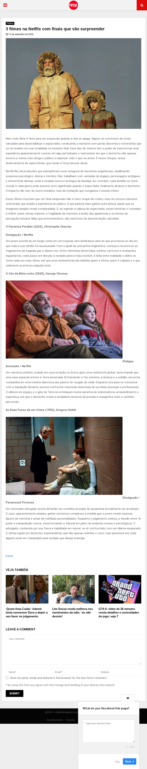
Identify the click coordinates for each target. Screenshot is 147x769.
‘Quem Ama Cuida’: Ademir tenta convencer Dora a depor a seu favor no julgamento (27, 612)
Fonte (9, 556)
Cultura (10, 23)
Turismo (70, 720)
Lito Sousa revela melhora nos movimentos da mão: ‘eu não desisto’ (72, 612)
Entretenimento (55, 720)
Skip (117, 761)
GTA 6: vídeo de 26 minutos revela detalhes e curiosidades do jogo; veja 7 (119, 612)
